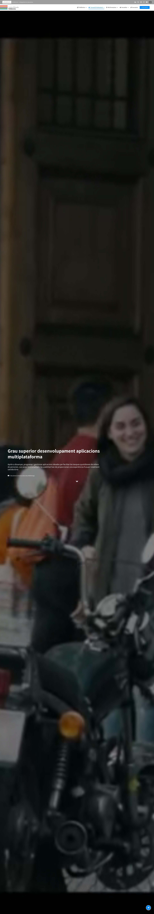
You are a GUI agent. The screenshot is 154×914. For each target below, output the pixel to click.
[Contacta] (148, 907)
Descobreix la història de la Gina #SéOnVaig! (22, 476)
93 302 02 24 (15, 2)
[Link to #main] (77, 481)
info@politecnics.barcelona (26, 2)
